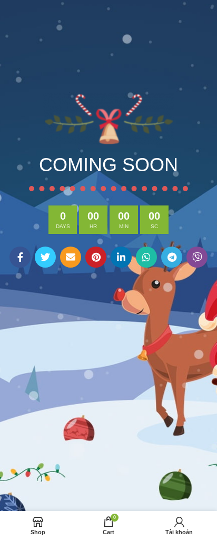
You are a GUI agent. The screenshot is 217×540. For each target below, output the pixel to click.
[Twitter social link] (45, 257)
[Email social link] (70, 257)
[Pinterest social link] (95, 257)
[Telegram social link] (171, 257)
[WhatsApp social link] (146, 257)
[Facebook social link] (20, 257)
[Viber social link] (197, 257)
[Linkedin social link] (121, 257)
